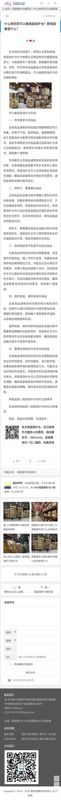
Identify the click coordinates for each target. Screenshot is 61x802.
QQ (8, 657)
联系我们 (9, 694)
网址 (8, 648)
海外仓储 (9, 734)
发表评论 (50, 16)
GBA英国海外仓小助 (44, 487)
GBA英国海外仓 (32, 721)
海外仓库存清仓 (47, 739)
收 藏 (30, 41)
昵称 (11, 632)
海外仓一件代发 (47, 734)
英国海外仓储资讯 (21, 8)
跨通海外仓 (18, 721)
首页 (7, 8)
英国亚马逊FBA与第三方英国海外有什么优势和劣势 (44, 529)
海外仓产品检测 (30, 739)
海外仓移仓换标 (30, 734)
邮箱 (11, 641)
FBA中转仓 (10, 739)
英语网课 (46, 721)
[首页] (56, 778)
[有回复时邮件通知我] (8, 680)
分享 (43, 461)
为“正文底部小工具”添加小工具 (30, 574)
